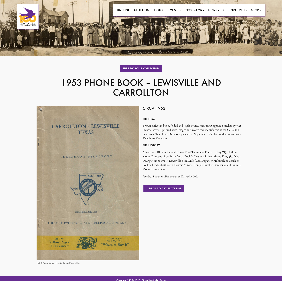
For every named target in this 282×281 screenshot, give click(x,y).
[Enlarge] (135, 110)
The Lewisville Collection (141, 68)
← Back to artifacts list (163, 188)
